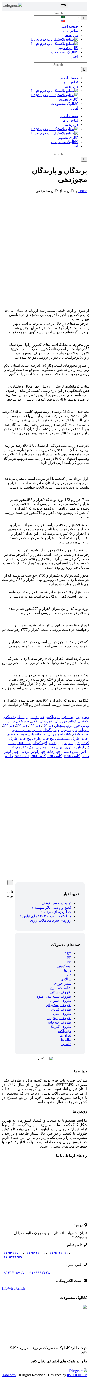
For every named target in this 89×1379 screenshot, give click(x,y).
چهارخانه (53, 751)
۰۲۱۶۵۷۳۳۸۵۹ (12, 1257)
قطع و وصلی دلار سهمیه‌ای (51, 907)
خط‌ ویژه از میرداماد (56, 912)
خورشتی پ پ (18, 721)
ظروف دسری (60, 1001)
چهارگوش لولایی (33, 751)
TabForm (9, 1375)
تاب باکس (53, 717)
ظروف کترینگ (60, 1027)
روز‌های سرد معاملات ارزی (50, 920)
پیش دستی (70, 751)
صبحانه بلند (37, 734)
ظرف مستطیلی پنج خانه (61, 738)
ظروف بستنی (60, 992)
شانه (76, 734)
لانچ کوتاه (40, 743)
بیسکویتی (64, 966)
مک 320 (28, 747)
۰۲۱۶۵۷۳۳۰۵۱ (58, 1253)
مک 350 (14, 747)
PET (68, 954)
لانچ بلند (74, 743)
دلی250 (8, 726)
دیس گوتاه (51, 730)
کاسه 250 (54, 756)
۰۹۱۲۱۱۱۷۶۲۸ (38, 1273)
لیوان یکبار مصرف (49, 747)
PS (69, 962)
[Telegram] (12, 5)
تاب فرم (37, 717)
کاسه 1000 (72, 756)
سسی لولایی (21, 730)
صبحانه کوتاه (17, 734)
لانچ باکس (64, 1031)
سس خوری (62, 983)
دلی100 (47, 726)
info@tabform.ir (13, 1288)
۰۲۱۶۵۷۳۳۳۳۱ (35, 1253)
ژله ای (66, 1044)
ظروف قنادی (61, 1009)
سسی (37, 730)
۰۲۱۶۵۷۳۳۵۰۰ (12, 1253)
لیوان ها (65, 1035)
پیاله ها (66, 1040)
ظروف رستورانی (58, 1005)
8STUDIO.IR (77, 1375)
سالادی (65, 979)
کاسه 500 (22, 756)
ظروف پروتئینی (59, 1018)
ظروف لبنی (62, 1014)
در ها (67, 970)
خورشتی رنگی (41, 721)
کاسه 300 (38, 756)
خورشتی (60, 721)
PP (69, 958)
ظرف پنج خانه (30, 738)
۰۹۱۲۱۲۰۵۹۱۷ (13, 1273)
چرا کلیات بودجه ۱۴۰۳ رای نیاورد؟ (45, 916)
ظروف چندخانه (59, 1022)
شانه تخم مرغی (59, 734)
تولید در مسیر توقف (56, 903)
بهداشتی (68, 717)
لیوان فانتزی (74, 747)
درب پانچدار (64, 726)
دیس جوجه (69, 730)
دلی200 (21, 726)
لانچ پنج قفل (58, 743)
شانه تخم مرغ (60, 988)
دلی (68, 975)
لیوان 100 (24, 743)
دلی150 (34, 726)
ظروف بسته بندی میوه (54, 996)
